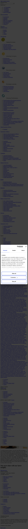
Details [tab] (14, 250)
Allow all (14, 273)
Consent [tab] (5, 250)
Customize (13, 277)
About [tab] (22, 250)
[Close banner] (25, 246)
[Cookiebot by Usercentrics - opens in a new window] (17, 247)
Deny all (14, 281)
